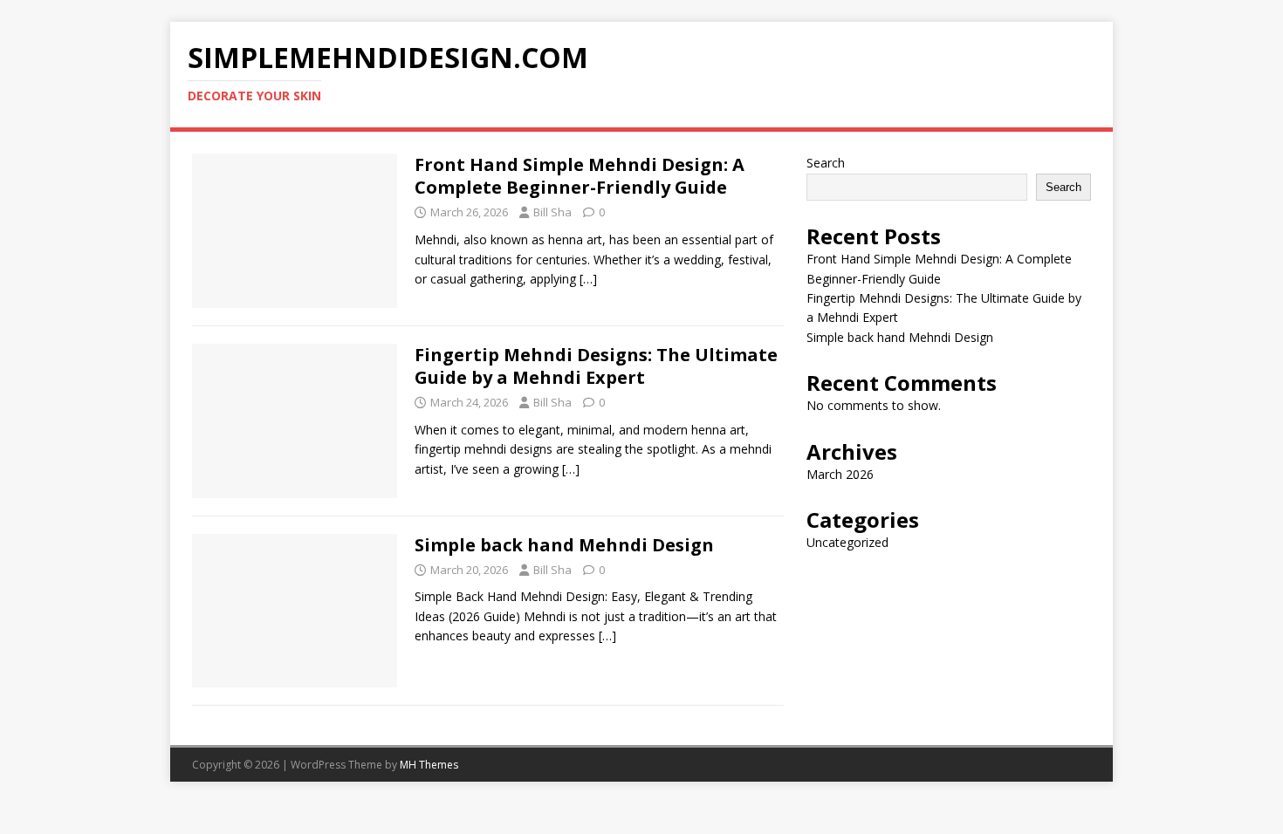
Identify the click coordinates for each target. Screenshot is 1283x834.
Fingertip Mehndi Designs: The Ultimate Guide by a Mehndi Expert (596, 366)
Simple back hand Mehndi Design (564, 545)
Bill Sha (552, 212)
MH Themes (429, 764)
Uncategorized (847, 542)
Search (825, 162)
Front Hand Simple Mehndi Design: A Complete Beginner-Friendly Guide (579, 176)
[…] (588, 278)
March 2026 (840, 474)
